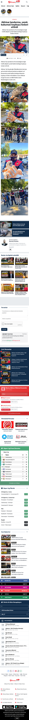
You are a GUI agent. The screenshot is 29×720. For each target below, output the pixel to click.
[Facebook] (8, 671)
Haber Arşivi (19, 702)
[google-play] (21, 707)
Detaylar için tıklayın (14, 483)
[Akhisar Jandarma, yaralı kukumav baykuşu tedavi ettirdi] (14, 44)
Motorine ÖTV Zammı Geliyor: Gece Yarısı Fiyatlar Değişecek (18, 552)
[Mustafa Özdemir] (4, 242)
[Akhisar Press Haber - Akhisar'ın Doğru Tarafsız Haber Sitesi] (13, 2)
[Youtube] (16, 671)
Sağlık (21, 674)
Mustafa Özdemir (14, 241)
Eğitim (17, 6)
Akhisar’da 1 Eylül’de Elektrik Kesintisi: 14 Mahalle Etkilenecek (20, 280)
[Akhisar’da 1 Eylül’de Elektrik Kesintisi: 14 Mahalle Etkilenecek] (21, 274)
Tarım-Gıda (22, 675)
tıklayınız (12, 718)
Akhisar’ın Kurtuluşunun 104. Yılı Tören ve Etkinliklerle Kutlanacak (19, 559)
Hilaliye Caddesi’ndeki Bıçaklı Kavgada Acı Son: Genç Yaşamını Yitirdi (21, 293)
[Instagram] (13, 671)
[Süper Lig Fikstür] (27, 488)
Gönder (4, 329)
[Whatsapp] (21, 671)
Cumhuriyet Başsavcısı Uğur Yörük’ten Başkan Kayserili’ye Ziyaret (18, 566)
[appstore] (8, 707)
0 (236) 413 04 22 (6, 409)
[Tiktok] (18, 671)
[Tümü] (27, 418)
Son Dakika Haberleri (7, 702)
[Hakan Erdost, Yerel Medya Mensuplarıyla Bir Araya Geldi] (21, 261)
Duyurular (14, 556)
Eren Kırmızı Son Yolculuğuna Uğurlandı (17, 573)
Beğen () (10, 340)
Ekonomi (14, 542)
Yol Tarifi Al (15, 401)
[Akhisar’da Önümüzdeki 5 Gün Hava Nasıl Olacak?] (7, 287)
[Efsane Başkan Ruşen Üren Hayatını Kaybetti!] (7, 274)
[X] (11, 671)
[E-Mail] (10, 250)
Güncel (3, 6)
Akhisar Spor (10, 6)
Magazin (6, 675)
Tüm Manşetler (20, 699)
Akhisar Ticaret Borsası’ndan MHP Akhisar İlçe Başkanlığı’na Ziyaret (19, 538)
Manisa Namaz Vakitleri (8, 694)
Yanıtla (5, 340)
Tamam (17, 718)
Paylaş (4, 54)
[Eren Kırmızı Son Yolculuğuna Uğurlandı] (7, 261)
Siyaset (23, 6)
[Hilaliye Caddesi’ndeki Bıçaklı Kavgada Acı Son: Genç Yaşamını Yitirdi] (21, 287)
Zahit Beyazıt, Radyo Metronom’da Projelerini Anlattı (18, 545)
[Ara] (26, 2)
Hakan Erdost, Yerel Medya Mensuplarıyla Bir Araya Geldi (21, 267)
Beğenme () (17, 340)
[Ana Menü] (1, 2)
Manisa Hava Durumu (22, 689)
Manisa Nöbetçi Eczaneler (5, 690)
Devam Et (11, 247)
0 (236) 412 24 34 (6, 401)
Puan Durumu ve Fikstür (8, 699)
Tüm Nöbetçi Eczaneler (15, 413)
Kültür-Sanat (11, 675)
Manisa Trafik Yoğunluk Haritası (21, 695)
